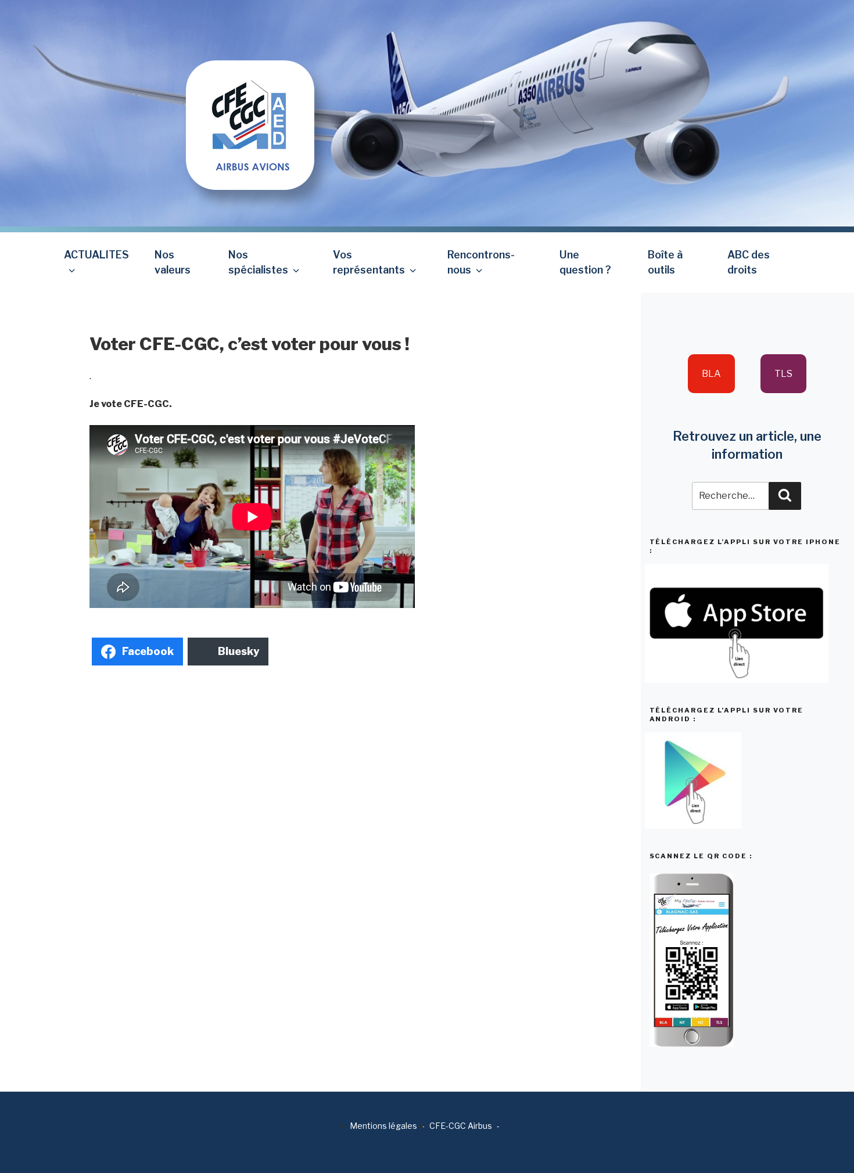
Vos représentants (369, 262)
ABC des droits (748, 262)
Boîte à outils (665, 262)
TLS (783, 373)
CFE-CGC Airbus (460, 1126)
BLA (711, 373)
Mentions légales (383, 1126)
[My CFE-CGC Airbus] (250, 94)
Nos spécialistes (258, 262)
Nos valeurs (173, 262)
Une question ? (585, 262)
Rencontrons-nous (481, 262)
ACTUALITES (96, 255)
